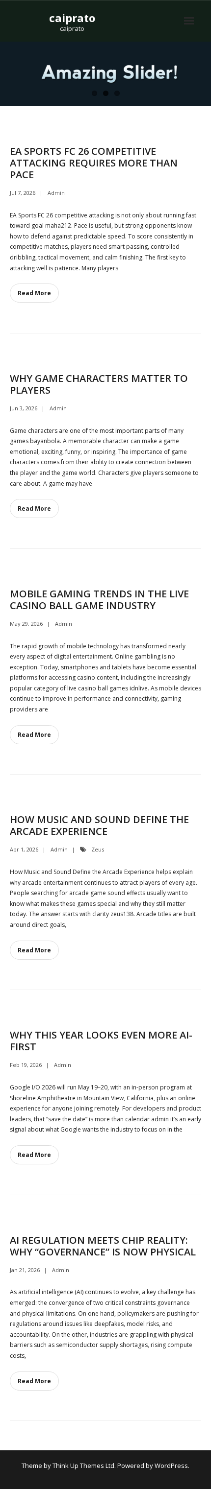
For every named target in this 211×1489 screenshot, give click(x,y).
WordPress (171, 1465)
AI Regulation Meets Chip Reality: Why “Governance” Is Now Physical (103, 1245)
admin (56, 192)
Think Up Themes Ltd (83, 1465)
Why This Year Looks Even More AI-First (101, 1040)
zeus (97, 849)
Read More (34, 293)
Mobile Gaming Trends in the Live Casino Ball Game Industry (99, 599)
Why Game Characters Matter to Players (99, 384)
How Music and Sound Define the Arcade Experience (99, 825)
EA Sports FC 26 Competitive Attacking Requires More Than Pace (94, 162)
